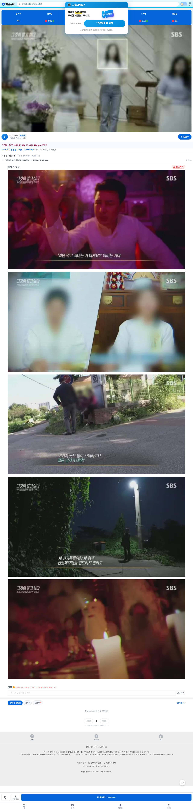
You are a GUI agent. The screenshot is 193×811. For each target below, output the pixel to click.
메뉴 (190, 5)
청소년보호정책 (110, 763)
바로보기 (106, 797)
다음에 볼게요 (75, 23)
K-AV (143, 21)
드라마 (143, 14)
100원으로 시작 (104, 23)
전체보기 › (181, 703)
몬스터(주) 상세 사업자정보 (96, 747)
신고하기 (180, 167)
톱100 (18, 14)
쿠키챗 (49, 21)
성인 (174, 21)
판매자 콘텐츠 (15, 703)
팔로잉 (49, 14)
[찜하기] (6, 797)
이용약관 (80, 763)
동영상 (174, 14)
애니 (18, 21)
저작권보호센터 (89, 766)
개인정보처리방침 (94, 763)
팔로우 (37, 703)
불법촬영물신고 (104, 766)
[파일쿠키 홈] (8, 4)
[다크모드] (183, 4)
